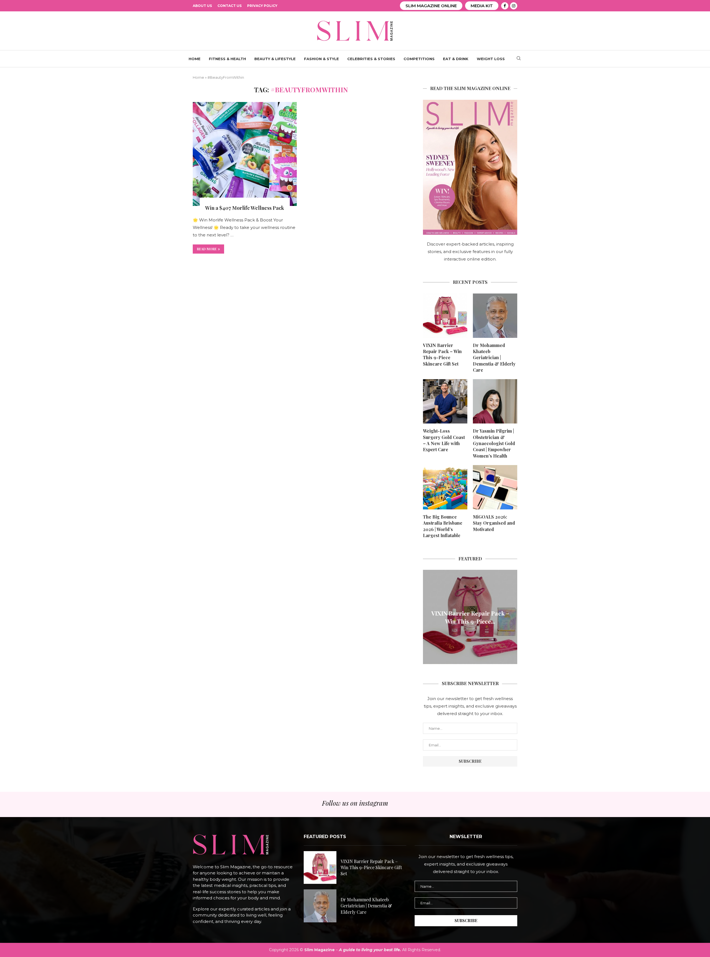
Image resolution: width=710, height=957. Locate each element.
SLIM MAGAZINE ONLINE (431, 5)
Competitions (419, 59)
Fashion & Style (321, 59)
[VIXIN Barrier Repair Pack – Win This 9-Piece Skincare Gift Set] (445, 316)
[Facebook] (504, 5)
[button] (428, 616)
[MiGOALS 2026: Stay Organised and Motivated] (495, 487)
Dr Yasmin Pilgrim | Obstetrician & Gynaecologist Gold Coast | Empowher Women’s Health (494, 443)
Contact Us (229, 6)
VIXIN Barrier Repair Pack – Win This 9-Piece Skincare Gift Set (442, 354)
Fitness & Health (227, 59)
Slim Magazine (319, 949)
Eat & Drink (455, 59)
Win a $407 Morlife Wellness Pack (244, 208)
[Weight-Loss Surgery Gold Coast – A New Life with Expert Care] (445, 401)
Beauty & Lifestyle (275, 59)
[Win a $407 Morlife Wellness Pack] (245, 154)
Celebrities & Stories (371, 59)
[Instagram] (513, 5)
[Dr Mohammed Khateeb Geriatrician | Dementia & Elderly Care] (495, 316)
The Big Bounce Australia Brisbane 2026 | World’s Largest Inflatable (442, 526)
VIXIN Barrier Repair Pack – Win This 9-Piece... (470, 617)
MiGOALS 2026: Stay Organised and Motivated (494, 523)
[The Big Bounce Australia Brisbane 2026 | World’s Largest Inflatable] (445, 487)
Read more (207, 249)
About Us (202, 6)
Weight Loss (491, 59)
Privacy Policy (262, 6)
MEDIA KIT (482, 5)
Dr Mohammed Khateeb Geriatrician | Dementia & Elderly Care (494, 357)
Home (195, 59)
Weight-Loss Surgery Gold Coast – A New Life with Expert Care (444, 440)
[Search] (518, 58)
